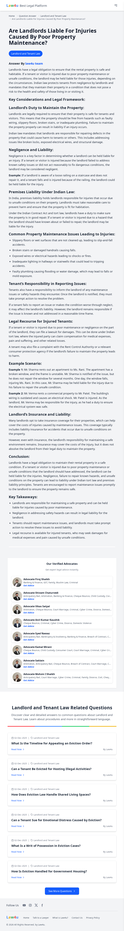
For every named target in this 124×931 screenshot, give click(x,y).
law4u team (34, 63)
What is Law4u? (60, 917)
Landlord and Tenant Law (53, 15)
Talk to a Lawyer (41, 917)
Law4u (41, 924)
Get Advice (28, 585)
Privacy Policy (93, 917)
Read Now (16, 749)
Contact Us (77, 917)
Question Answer (27, 15)
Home (12, 15)
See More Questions (60, 891)
